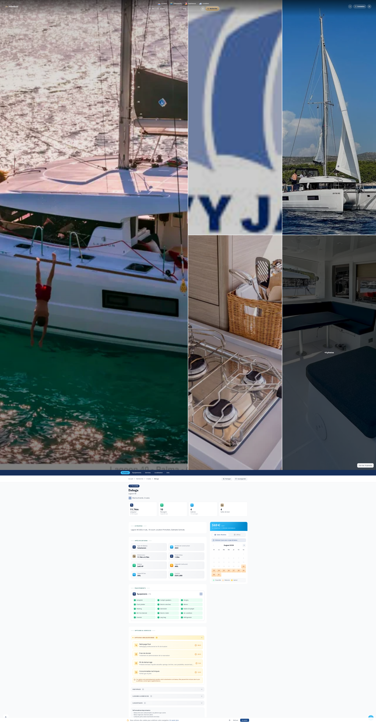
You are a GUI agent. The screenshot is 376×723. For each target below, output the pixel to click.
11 (224, 562)
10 (219, 562)
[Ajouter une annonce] (350, 6)
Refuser (235, 720)
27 (233, 570)
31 (219, 574)
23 (214, 570)
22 (243, 566)
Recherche (139, 479)
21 (238, 566)
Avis (168, 473)
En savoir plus (174, 720)
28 (238, 570)
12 (229, 562)
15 (243, 562)
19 (229, 566)
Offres (238, 535)
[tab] (162, 3)
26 (229, 570)
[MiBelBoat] (11, 6)
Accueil (130, 479)
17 (219, 566)
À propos (125, 473)
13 (233, 562)
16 (214, 566)
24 (219, 570)
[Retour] (6, 717)
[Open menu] (369, 6)
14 (238, 562)
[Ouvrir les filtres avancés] (203, 8)
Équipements (136, 473)
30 (214, 574)
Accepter (245, 720)
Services (148, 473)
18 (224, 566)
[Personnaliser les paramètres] (229, 720)
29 (243, 570)
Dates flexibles (221, 535)
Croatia (148, 479)
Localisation (159, 473)
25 (224, 570)
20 (233, 566)
